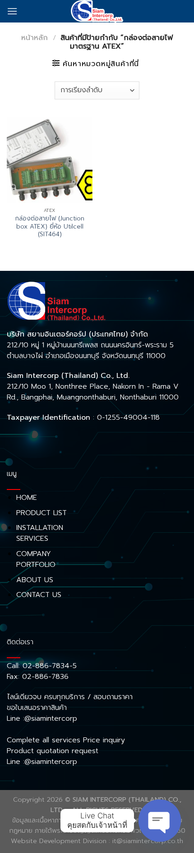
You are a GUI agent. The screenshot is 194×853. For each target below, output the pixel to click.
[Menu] (12, 11)
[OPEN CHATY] (160, 820)
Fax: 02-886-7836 (38, 676)
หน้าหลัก (34, 37)
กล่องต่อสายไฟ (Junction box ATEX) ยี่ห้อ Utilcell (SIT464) (49, 226)
